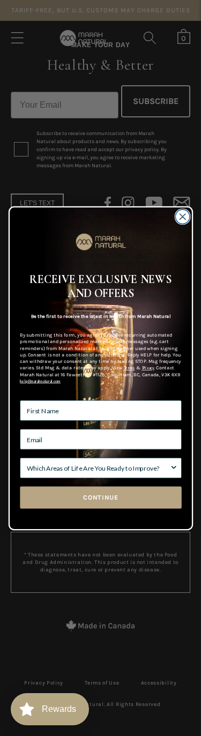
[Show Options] (173, 468)
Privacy (148, 368)
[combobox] (98, 468)
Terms (129, 368)
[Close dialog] (182, 216)
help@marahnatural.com (40, 380)
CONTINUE (100, 497)
